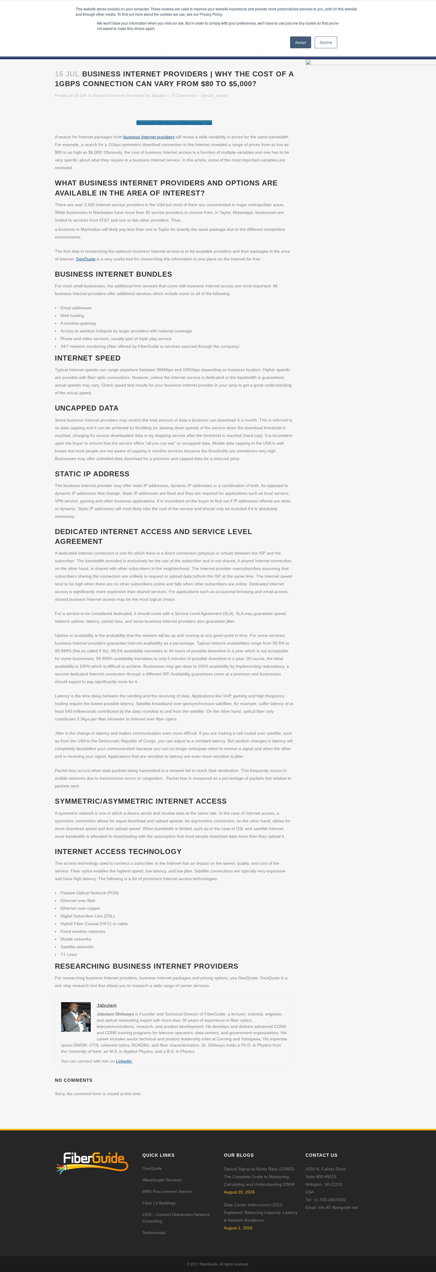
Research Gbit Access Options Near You (174, 122)
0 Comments (184, 95)
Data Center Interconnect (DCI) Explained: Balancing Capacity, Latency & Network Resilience (260, 1212)
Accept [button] (300, 42)
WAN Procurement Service (167, 1191)
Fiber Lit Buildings (159, 1203)
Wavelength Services (162, 1180)
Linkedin (124, 1061)
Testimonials (154, 1232)
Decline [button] (326, 42)
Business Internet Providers (118, 95)
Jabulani (159, 95)
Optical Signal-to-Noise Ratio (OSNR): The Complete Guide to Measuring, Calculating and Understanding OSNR (259, 1177)
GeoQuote (86, 259)
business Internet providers (148, 136)
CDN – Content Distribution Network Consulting (176, 1217)
